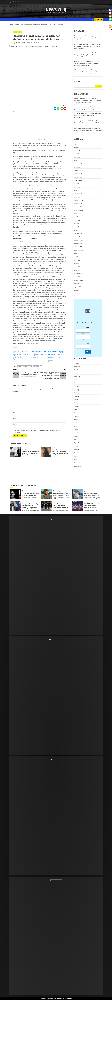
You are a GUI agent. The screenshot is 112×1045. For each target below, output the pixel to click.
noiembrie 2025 (78, 174)
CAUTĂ (98, 86)
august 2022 (77, 287)
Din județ (76, 390)
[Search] (92, 19)
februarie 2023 (78, 273)
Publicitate (76, 450)
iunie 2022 (77, 293)
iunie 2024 (77, 220)
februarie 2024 (78, 233)
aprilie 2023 (77, 267)
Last (83, 339)
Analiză (76, 370)
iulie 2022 (76, 290)
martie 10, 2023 (26, 42)
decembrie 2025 (78, 170)
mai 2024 (76, 224)
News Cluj (56, 10)
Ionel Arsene (36, 366)
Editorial (76, 400)
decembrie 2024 (78, 200)
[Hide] (111, 29)
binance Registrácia (79, 121)
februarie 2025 (78, 194)
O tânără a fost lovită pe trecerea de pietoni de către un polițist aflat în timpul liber (87, 123)
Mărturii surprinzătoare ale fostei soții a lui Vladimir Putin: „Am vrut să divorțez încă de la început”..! (60, 452)
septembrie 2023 (78, 250)
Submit (88, 352)
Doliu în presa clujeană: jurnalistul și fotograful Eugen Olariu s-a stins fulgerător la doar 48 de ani (30, 452)
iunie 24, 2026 (56, 457)
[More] (110, 26)
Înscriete (99, 19)
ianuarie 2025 (77, 197)
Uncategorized (78, 466)
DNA (31, 366)
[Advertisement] (39, 93)
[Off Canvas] (10, 19)
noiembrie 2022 (78, 283)
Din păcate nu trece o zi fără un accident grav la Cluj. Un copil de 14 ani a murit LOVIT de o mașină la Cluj (87, 108)
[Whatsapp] (58, 108)
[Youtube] (64, 108)
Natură (76, 436)
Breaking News (17, 32)
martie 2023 (77, 270)
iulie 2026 (76, 147)
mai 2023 (76, 263)
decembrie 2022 (78, 280)
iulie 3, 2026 (26, 457)
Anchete (76, 373)
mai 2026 (76, 154)
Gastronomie (77, 413)
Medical (76, 423)
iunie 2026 (77, 150)
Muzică (76, 433)
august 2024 (77, 214)
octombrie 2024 (78, 207)
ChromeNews (60, 999)
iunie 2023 (77, 260)
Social (75, 456)
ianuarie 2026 (77, 167)
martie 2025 (77, 190)
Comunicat (76, 383)
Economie (76, 396)
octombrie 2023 (78, 247)
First (83, 333)
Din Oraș (76, 393)
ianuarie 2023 (77, 277)
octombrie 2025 (78, 177)
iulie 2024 (76, 217)
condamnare (25, 366)
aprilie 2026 (77, 157)
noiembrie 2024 (78, 204)
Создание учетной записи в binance (84, 113)
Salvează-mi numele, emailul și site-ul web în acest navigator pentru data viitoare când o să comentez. (38, 431)
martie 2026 (77, 160)
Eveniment (76, 406)
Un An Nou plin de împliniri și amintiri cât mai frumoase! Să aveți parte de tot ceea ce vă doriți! (88, 130)
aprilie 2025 (77, 187)
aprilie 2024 (77, 227)
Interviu (76, 420)
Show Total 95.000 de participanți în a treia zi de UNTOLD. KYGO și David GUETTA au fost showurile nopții (87, 100)
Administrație (77, 366)
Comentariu (16, 391)
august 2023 (77, 253)
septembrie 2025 (78, 180)
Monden (76, 430)
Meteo (75, 426)
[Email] (61, 108)
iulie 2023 (76, 257)
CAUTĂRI (78, 81)
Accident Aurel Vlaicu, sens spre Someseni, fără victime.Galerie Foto (87, 115)
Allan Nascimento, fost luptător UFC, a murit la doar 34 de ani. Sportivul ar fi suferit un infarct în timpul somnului (87, 38)
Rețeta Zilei (77, 453)
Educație (76, 403)
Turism (75, 463)
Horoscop (76, 416)
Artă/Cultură (77, 376)
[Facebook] (55, 108)
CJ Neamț (19, 366)
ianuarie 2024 (77, 237)
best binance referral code (81, 128)
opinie (75, 440)
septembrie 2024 (78, 210)
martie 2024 (77, 230)
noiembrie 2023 (78, 243)
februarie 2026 (78, 164)
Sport (75, 459)
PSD (41, 366)
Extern (75, 410)
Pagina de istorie (78, 443)
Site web (15, 424)
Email (15, 418)
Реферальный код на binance (82, 106)
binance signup (78, 99)
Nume (15, 412)
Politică (76, 446)
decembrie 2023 (78, 240)
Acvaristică (77, 363)
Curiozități (76, 386)
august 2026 (77, 144)
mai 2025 (76, 184)
